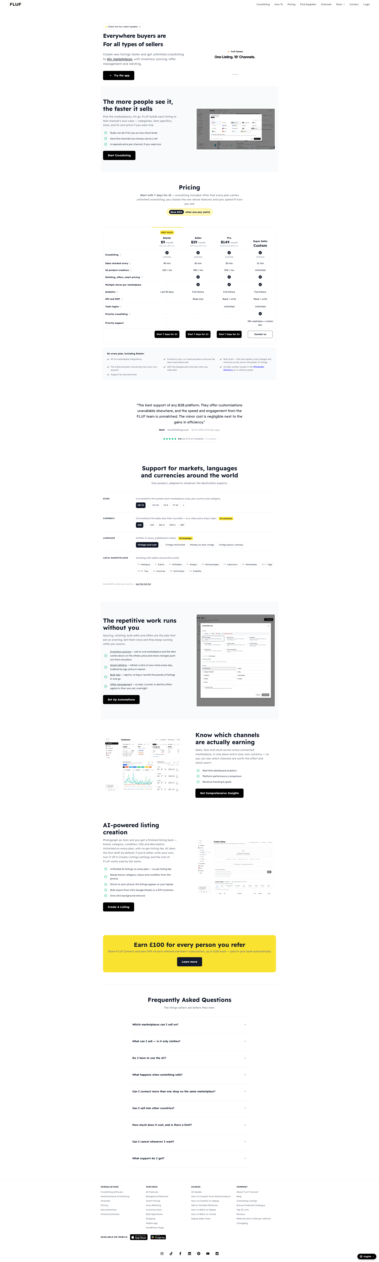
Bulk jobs (115, 674)
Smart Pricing (153, 1201)
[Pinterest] (198, 1253)
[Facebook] (180, 1253)
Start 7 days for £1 (167, 334)
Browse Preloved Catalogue (251, 1205)
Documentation (109, 1209)
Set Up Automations (121, 699)
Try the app (122, 75)
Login (366, 4)
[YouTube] (207, 1253)
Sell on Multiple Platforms (204, 1205)
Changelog (242, 1223)
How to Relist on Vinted (203, 1214)
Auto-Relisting (153, 1205)
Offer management (121, 684)
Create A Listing (118, 907)
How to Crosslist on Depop (205, 1201)
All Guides (196, 1192)
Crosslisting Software (112, 1192)
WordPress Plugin (155, 1227)
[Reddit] (217, 1253)
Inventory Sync (154, 1209)
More (339, 4)
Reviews (241, 1214)
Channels (326, 4)
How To (278, 4)
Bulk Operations (154, 1214)
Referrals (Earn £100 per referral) (254, 1218)
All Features (152, 1192)
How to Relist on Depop (203, 1209)
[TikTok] (171, 1253)
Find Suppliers (308, 4)
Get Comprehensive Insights (219, 793)
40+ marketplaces (119, 59)
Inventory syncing (120, 651)
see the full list (143, 584)
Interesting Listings (247, 1201)
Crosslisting (263, 4)
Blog (239, 1196)
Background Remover (157, 1196)
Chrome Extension (110, 1214)
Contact (354, 4)
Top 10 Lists (243, 1209)
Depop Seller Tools (200, 1218)
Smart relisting (118, 665)
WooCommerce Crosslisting (115, 1196)
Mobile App (152, 1223)
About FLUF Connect (247, 1192)
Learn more (189, 961)
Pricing (291, 4)
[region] (189, 285)
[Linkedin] (189, 1253)
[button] (343, 4)
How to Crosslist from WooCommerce (210, 1196)
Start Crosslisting (119, 155)
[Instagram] (162, 1253)
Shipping (150, 1218)
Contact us (260, 334)
